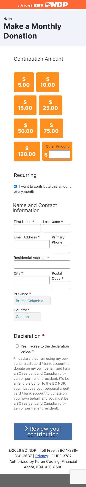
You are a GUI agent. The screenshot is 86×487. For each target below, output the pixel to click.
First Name (24, 222)
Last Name (53, 222)
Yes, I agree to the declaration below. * (45, 348)
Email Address (27, 237)
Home (8, 18)
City (18, 273)
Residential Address (31, 257)
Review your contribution (44, 431)
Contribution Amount (38, 59)
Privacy (41, 456)
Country (22, 310)
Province (22, 294)
